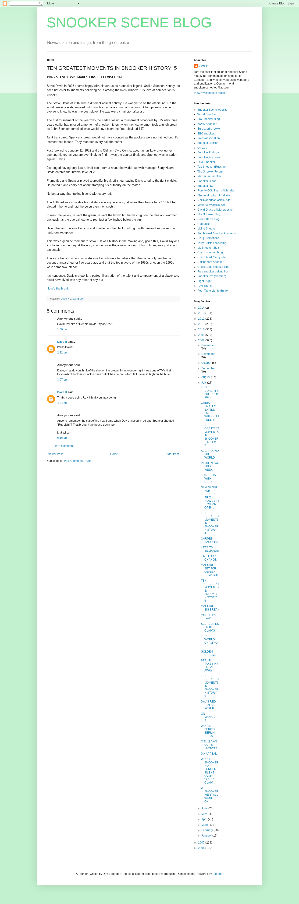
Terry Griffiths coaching (211, 243)
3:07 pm (62, 379)
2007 (201, 842)
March (205, 824)
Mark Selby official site (211, 205)
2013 (201, 313)
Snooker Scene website (212, 109)
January (206, 835)
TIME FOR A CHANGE (209, 557)
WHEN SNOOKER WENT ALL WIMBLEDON (209, 794)
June (204, 808)
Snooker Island (207, 181)
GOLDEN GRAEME (209, 653)
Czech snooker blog (210, 252)
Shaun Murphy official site (213, 195)
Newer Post (55, 454)
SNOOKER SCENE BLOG (129, 22)
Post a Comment (63, 446)
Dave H (62, 341)
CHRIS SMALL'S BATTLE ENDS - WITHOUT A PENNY (210, 411)
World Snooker (206, 114)
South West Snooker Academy (216, 233)
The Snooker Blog (208, 214)
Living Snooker (207, 228)
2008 (201, 340)
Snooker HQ (205, 185)
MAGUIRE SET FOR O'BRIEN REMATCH (209, 570)
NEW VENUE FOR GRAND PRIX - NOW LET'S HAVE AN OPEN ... (210, 497)
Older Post (172, 454)
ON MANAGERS (210, 717)
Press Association (208, 138)
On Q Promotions (208, 238)
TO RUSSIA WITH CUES (208, 478)
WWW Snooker (207, 124)
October (206, 362)
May (204, 814)
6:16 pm (62, 437)
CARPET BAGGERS (209, 540)
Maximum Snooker (209, 176)
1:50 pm (62, 329)
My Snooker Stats (208, 247)
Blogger (217, 874)
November (208, 354)
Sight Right (204, 281)
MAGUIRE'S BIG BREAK (210, 607)
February (207, 830)
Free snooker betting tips (213, 271)
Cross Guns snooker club (213, 266)
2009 (201, 335)
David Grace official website (215, 209)
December (208, 345)
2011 (201, 324)
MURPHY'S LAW (208, 616)
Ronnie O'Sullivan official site (215, 190)
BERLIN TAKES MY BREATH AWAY (209, 665)
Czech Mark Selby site (211, 257)
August (206, 377)
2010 (201, 329)
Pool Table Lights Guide (212, 290)
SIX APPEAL (209, 753)
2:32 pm (62, 352)
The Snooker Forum (210, 171)
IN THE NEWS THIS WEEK (210, 466)
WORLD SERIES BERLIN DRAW (208, 731)
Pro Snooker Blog (208, 119)
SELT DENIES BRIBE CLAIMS (210, 627)
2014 (201, 307)
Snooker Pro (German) (211, 276)
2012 (201, 318)
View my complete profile (210, 93)
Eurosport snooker (209, 128)
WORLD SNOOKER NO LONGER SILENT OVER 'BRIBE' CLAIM (209, 770)
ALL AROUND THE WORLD (210, 454)
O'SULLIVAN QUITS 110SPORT (210, 745)
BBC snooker (205, 133)
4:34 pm (62, 403)
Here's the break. (58, 288)
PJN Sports (204, 285)
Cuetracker (204, 224)
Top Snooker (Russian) (212, 166)
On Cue (202, 147)
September (208, 368)
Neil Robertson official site (214, 200)
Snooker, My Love (208, 157)
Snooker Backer (207, 143)
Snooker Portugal (208, 152)
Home (114, 454)
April (204, 819)
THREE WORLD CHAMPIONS (209, 641)
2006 (201, 848)
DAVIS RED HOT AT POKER (208, 705)
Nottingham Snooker (210, 262)
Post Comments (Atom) (78, 461)
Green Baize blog (208, 219)
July (204, 382)
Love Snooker (206, 162)
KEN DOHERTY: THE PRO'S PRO (210, 392)
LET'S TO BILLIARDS (210, 549)
